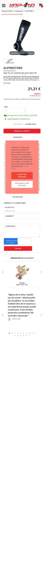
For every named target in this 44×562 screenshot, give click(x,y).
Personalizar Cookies (22, 184)
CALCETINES (29, 11)
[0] (40, 4)
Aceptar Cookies (22, 175)
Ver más (7, 83)
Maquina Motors (7, 11)
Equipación (19, 11)
